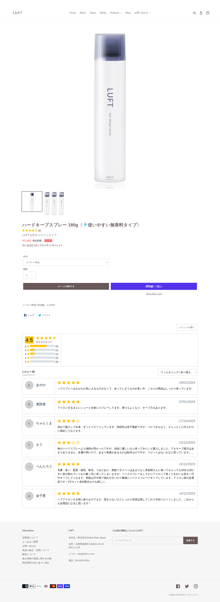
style (25, 256)
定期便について (30, 537)
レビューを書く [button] (187, 327)
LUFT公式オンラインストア (187, 595)
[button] (31, 230)
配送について (29, 554)
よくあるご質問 (30, 541)
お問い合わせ (29, 546)
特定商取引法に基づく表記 (35, 562)
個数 (25, 269)
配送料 (30, 245)
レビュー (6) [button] (28, 371)
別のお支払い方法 (154, 294)
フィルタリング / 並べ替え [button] (176, 372)
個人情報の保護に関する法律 (37, 558)
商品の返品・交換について (35, 550)
